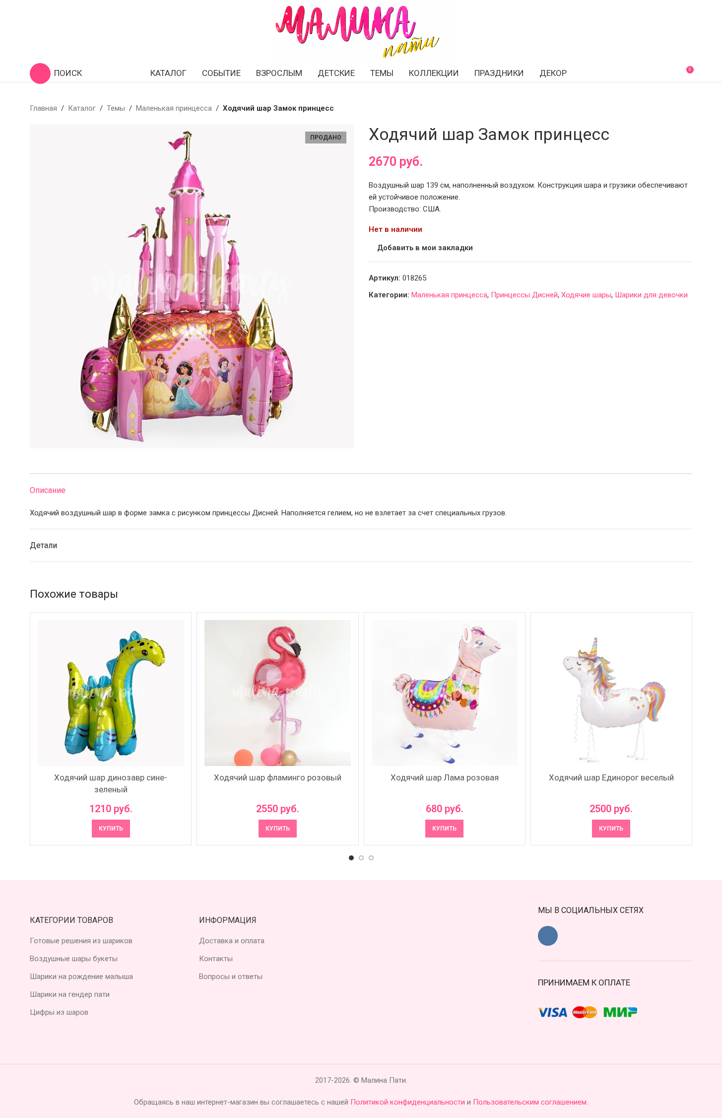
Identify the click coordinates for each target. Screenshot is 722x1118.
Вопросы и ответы (231, 976)
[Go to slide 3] (371, 857)
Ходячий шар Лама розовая (445, 777)
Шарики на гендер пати (70, 994)
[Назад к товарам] (674, 108)
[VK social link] (548, 936)
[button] (111, 829)
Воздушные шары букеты (74, 958)
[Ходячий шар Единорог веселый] (611, 693)
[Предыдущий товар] (662, 108)
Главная (43, 108)
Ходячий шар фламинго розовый (277, 777)
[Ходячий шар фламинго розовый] (277, 693)
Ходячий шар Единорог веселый (611, 777)
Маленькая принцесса (174, 108)
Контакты (216, 958)
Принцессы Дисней (524, 294)
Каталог (82, 108)
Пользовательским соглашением (530, 1102)
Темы (116, 108)
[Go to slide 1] (351, 857)
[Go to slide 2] (361, 857)
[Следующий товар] (686, 108)
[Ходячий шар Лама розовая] (445, 693)
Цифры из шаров (59, 1012)
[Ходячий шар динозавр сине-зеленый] (111, 693)
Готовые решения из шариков (81, 940)
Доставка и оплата (231, 940)
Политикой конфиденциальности (408, 1102)
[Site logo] (361, 31)
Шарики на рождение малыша (81, 976)
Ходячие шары (586, 294)
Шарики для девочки (651, 294)
